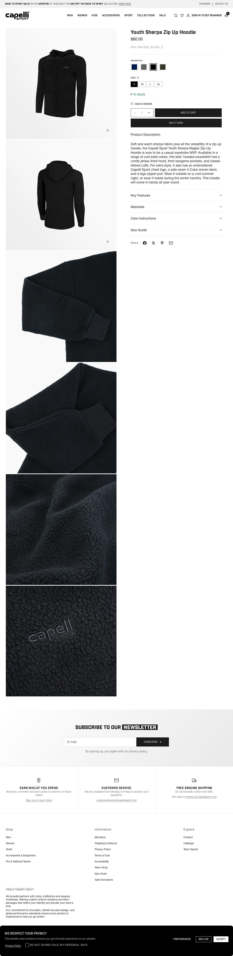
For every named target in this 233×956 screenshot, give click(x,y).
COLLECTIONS (146, 15)
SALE (162, 15)
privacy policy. (138, 751)
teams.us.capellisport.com (201, 796)
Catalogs (188, 843)
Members (100, 837)
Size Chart (101, 873)
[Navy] (134, 67)
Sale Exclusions (104, 879)
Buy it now (176, 123)
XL (158, 84)
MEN (70, 15)
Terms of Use (102, 855)
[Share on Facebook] (145, 243)
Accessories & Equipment (20, 855)
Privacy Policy (103, 849)
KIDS (95, 15)
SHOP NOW (125, 4)
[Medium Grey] (143, 67)
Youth (9, 849)
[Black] (153, 67)
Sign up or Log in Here (39, 800)
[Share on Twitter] (153, 243)
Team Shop (101, 867)
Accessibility (102, 861)
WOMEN (82, 15)
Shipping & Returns (106, 843)
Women (10, 843)
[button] (141, 104)
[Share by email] (171, 243)
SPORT (128, 15)
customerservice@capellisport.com (116, 800)
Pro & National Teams (18, 861)
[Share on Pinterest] (162, 243)
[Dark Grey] (162, 67)
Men (8, 837)
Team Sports (190, 849)
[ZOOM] (107, 130)
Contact (188, 837)
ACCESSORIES (111, 15)
